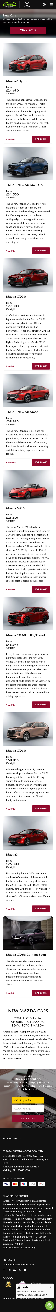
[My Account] (44, 4)
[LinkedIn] (14, 1270)
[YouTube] (25, 1270)
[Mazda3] (28, 833)
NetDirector (9, 1298)
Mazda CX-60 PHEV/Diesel (25, 635)
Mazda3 (12, 854)
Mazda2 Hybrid (17, 81)
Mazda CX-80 (16, 750)
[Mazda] (27, 4)
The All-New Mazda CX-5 (24, 185)
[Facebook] (4, 1270)
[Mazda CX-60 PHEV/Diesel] (28, 613)
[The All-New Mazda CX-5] (28, 163)
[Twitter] (20, 1270)
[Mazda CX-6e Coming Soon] (28, 933)
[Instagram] (9, 1270)
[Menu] (51, 4)
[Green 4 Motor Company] (9, 4)
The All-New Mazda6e (22, 412)
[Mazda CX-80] (28, 729)
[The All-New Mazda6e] (28, 390)
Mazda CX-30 (16, 296)
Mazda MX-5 (15, 508)
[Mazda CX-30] (28, 275)
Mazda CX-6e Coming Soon (26, 954)
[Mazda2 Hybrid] (28, 59)
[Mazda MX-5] (28, 486)
